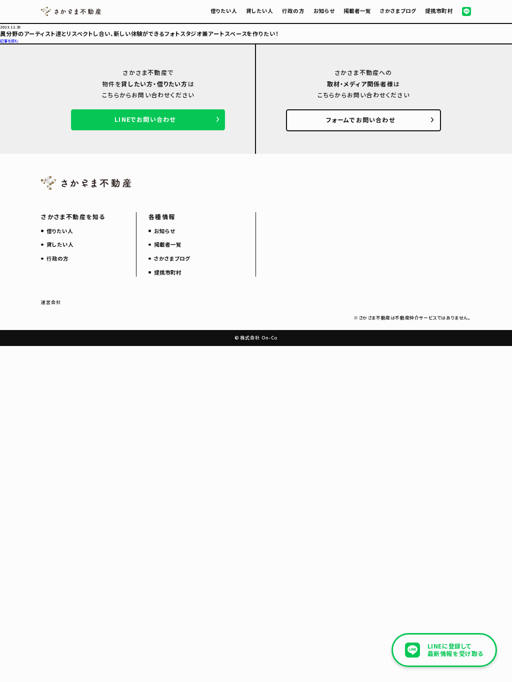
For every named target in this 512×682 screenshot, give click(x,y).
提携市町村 (438, 10)
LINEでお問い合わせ (145, 119)
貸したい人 (259, 10)
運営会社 (51, 302)
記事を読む (9, 40)
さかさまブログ (398, 10)
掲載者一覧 (357, 10)
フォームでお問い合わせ (360, 119)
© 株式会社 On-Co (256, 338)
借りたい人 (223, 10)
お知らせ (324, 10)
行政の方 (293, 10)
